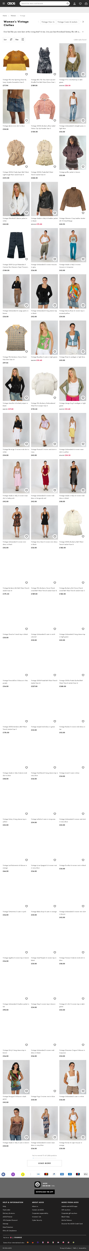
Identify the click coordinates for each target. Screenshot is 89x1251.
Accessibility (82, 1248)
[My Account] (74, 3)
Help (4, 1206)
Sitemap (5, 1224)
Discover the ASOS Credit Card (72, 1224)
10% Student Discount (10, 1220)
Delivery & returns (9, 1213)
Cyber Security (37, 1220)
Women (13, 16)
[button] (28, 1242)
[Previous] (38, 22)
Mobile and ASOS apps (69, 1206)
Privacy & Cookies (65, 1248)
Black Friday (66, 1217)
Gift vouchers (66, 1210)
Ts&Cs (75, 1248)
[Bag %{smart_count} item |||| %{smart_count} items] (86, 3)
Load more (44, 1163)
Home (5, 16)
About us (35, 1206)
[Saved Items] (80, 3)
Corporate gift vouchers (69, 1213)
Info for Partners (67, 1220)
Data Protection (8, 1227)
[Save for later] (26, 74)
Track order (6, 1210)
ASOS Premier (7, 1217)
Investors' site (36, 1217)
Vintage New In (48, 22)
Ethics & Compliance (10, 1231)
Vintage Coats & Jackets (67, 22)
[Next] (83, 22)
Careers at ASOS (38, 1210)
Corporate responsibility (40, 1213)
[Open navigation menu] (3, 3)
